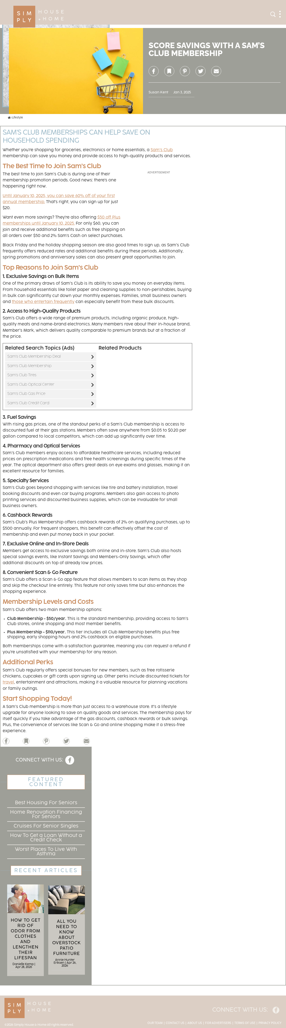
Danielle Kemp (23, 964)
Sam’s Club (162, 150)
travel (8, 682)
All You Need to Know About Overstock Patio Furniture (66, 937)
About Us (194, 1023)
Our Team (155, 1023)
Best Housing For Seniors (46, 802)
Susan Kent (158, 92)
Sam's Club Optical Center (31, 384)
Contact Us (175, 1023)
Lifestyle (17, 117)
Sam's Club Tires (21, 375)
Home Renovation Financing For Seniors (46, 814)
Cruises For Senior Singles (46, 826)
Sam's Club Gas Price (26, 394)
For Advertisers (218, 1023)
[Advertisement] (158, 203)
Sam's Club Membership (29, 366)
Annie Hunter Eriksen (64, 961)
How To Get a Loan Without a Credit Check (46, 837)
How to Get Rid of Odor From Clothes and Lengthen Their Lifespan (25, 939)
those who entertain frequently (43, 302)
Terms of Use (244, 1023)
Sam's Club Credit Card (28, 403)
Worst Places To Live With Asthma (46, 851)
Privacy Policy (270, 1023)
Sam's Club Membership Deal (34, 356)
